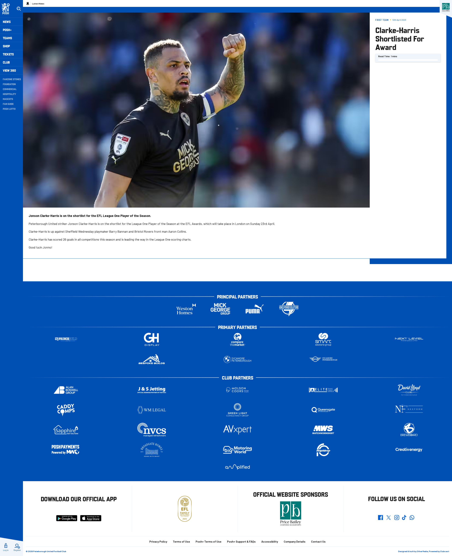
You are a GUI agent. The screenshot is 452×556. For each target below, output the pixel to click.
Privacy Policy (158, 541)
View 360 (9, 70)
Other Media (422, 551)
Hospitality (9, 94)
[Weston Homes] (186, 309)
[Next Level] (409, 339)
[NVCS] (151, 430)
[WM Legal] (151, 410)
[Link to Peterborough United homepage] (7, 8)
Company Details (294, 541)
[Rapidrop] (323, 450)
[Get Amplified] (237, 467)
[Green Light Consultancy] (237, 410)
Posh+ (7, 30)
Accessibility (269, 541)
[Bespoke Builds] (151, 359)
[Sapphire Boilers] (66, 430)
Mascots (8, 99)
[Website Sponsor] (446, 7)
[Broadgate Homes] (151, 450)
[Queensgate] (323, 410)
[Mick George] (220, 309)
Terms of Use (181, 541)
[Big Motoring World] (237, 450)
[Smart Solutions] (323, 339)
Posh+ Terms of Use (208, 541)
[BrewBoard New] (409, 430)
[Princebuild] (66, 339)
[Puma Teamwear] (254, 309)
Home (28, 3)
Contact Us (318, 541)
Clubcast (444, 551)
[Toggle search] (19, 9)
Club (6, 62)
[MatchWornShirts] (323, 430)
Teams (7, 38)
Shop (6, 46)
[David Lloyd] (409, 390)
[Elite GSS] (323, 390)
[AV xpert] (237, 430)
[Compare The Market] (237, 339)
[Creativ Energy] (409, 449)
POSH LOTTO (9, 108)
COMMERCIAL (10, 89)
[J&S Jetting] (151, 390)
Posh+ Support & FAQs (241, 541)
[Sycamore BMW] (237, 359)
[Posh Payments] (66, 450)
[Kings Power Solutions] (289, 309)
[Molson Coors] (237, 390)
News (7, 21)
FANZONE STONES (12, 79)
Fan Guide (8, 104)
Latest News (38, 3)
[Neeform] (409, 410)
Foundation (9, 84)
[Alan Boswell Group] (66, 390)
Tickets (8, 54)
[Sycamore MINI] (323, 359)
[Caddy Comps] (66, 410)
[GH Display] (151, 339)
